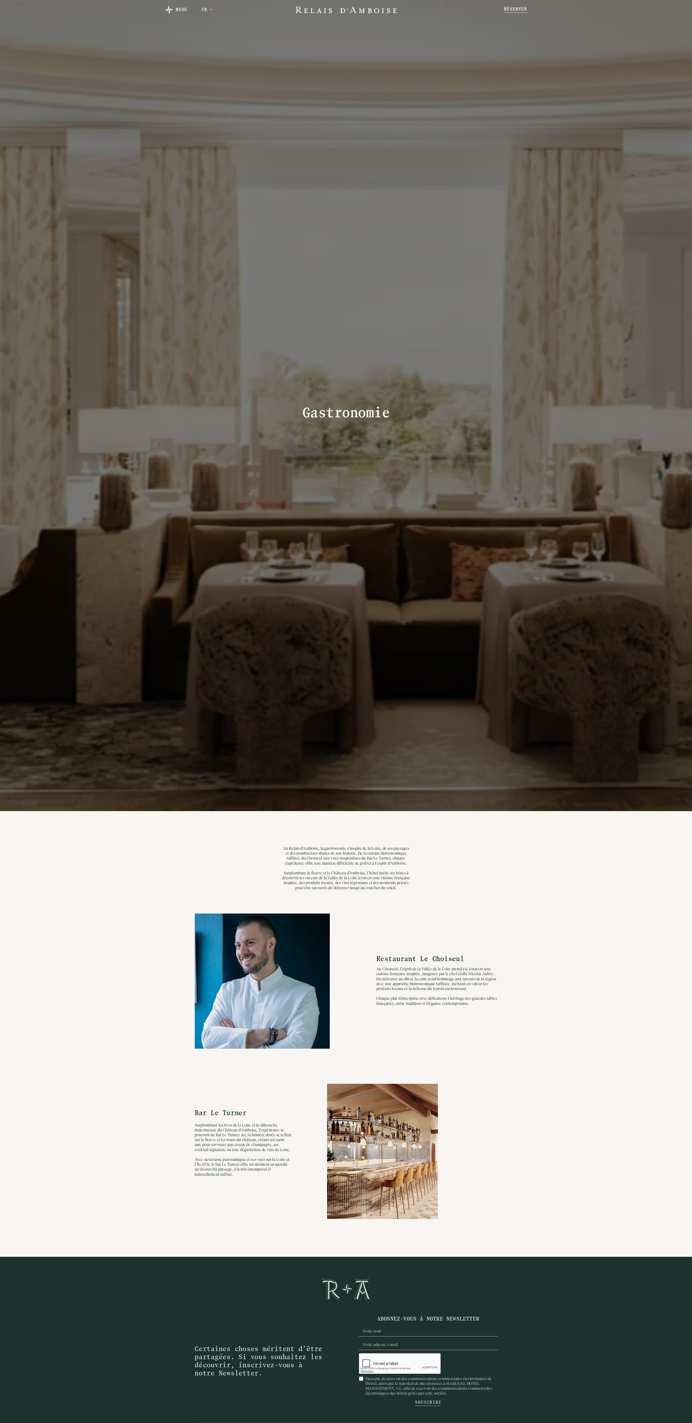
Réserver (515, 9)
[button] (207, 9)
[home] (346, 9)
